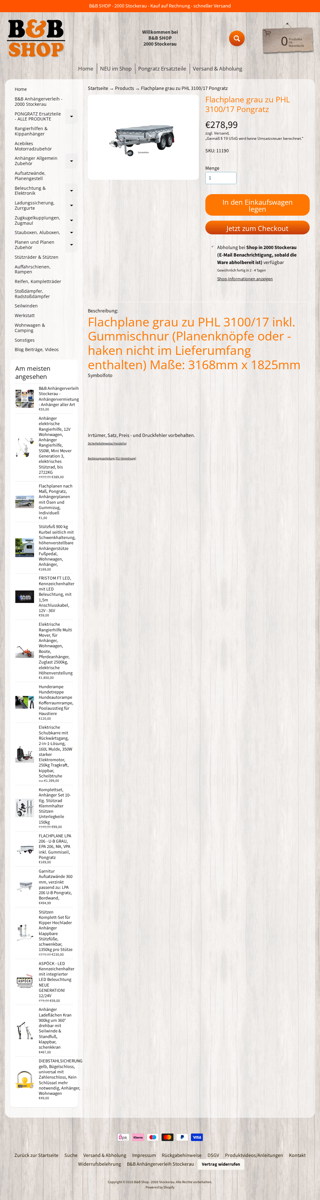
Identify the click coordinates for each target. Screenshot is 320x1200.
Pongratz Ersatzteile (162, 68)
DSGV (213, 1155)
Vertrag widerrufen (221, 1164)
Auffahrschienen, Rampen (33, 269)
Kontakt (297, 1155)
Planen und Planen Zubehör (46, 245)
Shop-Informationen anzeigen (245, 279)
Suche (71, 1155)
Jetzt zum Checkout (257, 228)
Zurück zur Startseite (36, 1155)
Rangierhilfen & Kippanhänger (31, 131)
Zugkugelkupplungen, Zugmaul (46, 221)
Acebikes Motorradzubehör (33, 146)
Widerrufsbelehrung (99, 1164)
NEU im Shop (116, 68)
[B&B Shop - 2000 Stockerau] (36, 38)
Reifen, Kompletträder (38, 281)
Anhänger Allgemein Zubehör (46, 161)
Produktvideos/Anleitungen (254, 1155)
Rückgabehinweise (182, 1155)
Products (124, 88)
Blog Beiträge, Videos (37, 349)
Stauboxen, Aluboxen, (46, 233)
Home (85, 68)
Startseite (98, 88)
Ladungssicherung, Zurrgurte (46, 206)
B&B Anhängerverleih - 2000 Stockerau (38, 101)
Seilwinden (26, 306)
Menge (212, 168)
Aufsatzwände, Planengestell (30, 175)
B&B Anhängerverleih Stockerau (160, 1164)
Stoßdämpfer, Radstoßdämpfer (32, 293)
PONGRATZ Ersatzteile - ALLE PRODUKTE (46, 117)
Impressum (144, 1155)
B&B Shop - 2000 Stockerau (154, 1182)
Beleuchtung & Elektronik (46, 191)
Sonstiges (25, 340)
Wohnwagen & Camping (30, 327)
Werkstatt (25, 315)
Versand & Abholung (217, 68)
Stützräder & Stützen (36, 257)
